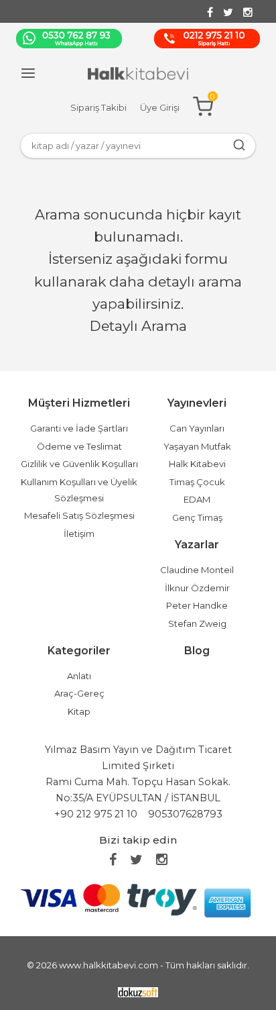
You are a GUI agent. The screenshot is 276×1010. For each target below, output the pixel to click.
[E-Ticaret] (138, 990)
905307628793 (185, 814)
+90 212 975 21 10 (95, 814)
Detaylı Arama (138, 325)
